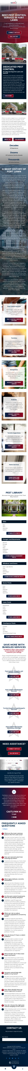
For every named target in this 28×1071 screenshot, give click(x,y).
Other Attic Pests (14, 533)
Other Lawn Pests (14, 617)
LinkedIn (15, 1058)
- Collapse (4, 829)
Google (9, 1058)
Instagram (18, 1058)
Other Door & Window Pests (14, 576)
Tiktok (21, 1058)
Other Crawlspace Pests (14, 636)
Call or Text (14, 36)
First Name (5, 1037)
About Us (7, 139)
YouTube (12, 1058)
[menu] (14, 1066)
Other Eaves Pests (14, 596)
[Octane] (14, 1062)
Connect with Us (14, 32)
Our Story (8, 95)
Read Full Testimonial (14, 808)
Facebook (6, 1058)
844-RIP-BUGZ (19, 139)
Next (26, 768)
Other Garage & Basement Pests (14, 556)
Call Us (22, 1068)
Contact (5, 1068)
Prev (1, 768)
